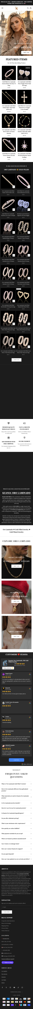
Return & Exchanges (6, 923)
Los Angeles (4, 971)
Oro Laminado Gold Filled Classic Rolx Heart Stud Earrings (23, 306)
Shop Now (26, 52)
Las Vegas (4, 979)
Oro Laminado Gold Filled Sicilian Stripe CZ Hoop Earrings (8, 237)
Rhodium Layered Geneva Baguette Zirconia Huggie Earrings (23, 214)
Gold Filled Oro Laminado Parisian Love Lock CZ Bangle (8, 214)
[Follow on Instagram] (10, 987)
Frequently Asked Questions (8, 921)
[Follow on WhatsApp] (22, 987)
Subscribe (7, 912)
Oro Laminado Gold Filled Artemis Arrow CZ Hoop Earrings (8, 260)
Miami (3, 982)
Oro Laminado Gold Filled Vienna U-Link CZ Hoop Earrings (23, 237)
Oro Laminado (22, 47)
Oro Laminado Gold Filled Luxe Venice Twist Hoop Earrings (8, 351)
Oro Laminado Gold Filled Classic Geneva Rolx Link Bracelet (8, 191)
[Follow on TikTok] (18, 987)
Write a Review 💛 (8, 668)
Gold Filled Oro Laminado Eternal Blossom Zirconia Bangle (23, 191)
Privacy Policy (5, 928)
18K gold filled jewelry (16, 166)
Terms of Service (5, 930)
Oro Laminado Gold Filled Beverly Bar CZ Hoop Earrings (8, 306)
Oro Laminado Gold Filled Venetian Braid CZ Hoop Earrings (23, 260)
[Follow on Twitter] (6, 987)
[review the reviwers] (30, 674)
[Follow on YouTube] (14, 987)
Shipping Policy (5, 925)
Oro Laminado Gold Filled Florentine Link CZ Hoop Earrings (23, 283)
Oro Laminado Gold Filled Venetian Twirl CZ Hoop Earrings (8, 283)
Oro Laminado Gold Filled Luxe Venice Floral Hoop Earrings (23, 328)
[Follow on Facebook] (2, 987)
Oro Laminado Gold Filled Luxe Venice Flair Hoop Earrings (23, 351)
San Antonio (4, 974)
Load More (16, 760)
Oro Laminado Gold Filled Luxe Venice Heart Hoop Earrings (8, 328)
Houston (4, 977)
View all (16, 359)
